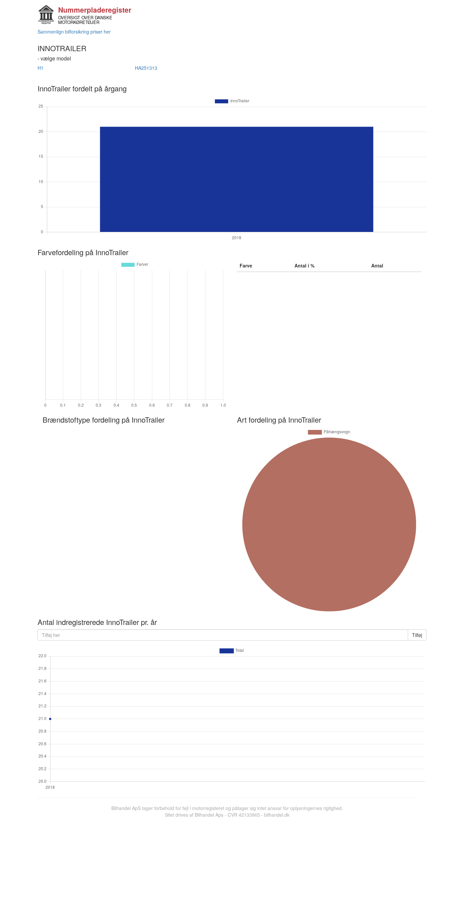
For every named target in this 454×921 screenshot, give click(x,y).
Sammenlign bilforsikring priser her (74, 31)
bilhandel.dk (276, 814)
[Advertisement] (227, 867)
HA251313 (146, 67)
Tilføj (417, 635)
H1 (41, 67)
